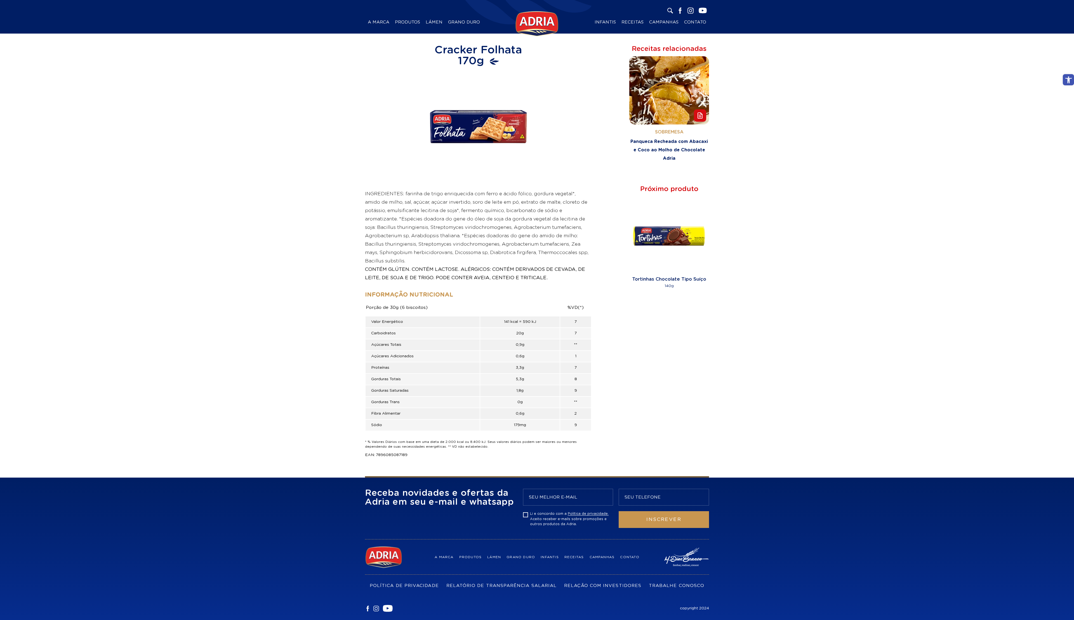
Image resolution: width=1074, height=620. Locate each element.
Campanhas (664, 22)
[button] (1068, 79)
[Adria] (390, 557)
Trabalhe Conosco (676, 585)
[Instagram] (690, 10)
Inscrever (663, 519)
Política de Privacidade (404, 585)
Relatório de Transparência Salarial (501, 585)
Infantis (605, 22)
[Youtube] (388, 608)
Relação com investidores (602, 585)
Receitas (632, 22)
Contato (695, 22)
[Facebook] (680, 10)
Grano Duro (464, 22)
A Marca (378, 22)
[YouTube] (703, 10)
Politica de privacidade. (588, 513)
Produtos (407, 22)
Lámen (434, 22)
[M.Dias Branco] (684, 557)
